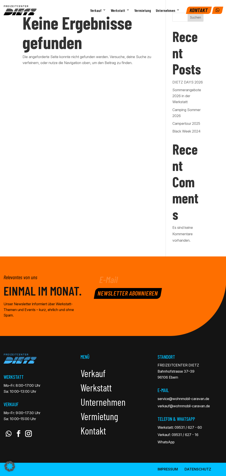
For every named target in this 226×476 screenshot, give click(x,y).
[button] (9, 466)
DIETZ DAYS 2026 (187, 82)
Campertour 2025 (186, 123)
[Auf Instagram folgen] (28, 433)
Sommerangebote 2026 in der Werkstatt (186, 96)
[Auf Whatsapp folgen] (8, 433)
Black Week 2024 (186, 131)
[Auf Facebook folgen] (18, 433)
